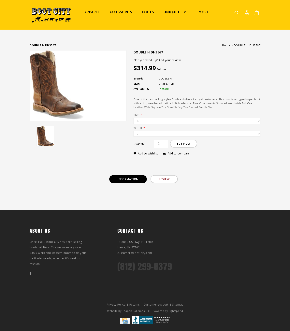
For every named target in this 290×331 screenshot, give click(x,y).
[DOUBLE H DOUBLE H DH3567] (78, 85)
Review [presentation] (164, 179)
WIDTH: (139, 128)
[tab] (128, 179)
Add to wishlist (148, 153)
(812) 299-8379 (144, 266)
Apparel (92, 12)
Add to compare (179, 153)
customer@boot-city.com (134, 253)
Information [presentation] (128, 179)
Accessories (120, 12)
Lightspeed (176, 311)
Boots (148, 12)
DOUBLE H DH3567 (247, 45)
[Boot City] (51, 15)
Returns (134, 304)
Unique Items (176, 12)
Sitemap (177, 304)
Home (226, 45)
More (203, 12)
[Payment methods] (125, 323)
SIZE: (138, 115)
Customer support (156, 304)
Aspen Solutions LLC (137, 311)
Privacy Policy (116, 304)
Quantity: (139, 144)
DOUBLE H (165, 78)
